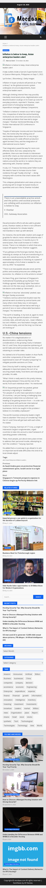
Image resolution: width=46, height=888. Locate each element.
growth (26, 695)
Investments (31, 704)
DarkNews (17, 883)
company (19, 683)
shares (6, 717)
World (39, 725)
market (27, 708)
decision (29, 683)
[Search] (40, 37)
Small (14, 717)
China (28, 678)
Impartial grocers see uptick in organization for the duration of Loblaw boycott (23, 503)
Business (6, 50)
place (27, 713)
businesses (18, 678)
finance (7, 695)
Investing (7, 704)
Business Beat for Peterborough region (23, 538)
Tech (16, 721)
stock (22, 717)
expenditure (20, 691)
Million (36, 708)
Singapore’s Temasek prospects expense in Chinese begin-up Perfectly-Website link (21, 478)
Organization (16, 713)
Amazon (7, 674)
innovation (8, 700)
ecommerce (8, 687)
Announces (17, 674)
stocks (29, 717)
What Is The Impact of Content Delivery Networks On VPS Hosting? (23, 854)
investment (18, 704)
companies (8, 683)
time (32, 725)
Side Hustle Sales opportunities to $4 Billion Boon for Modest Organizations (23, 571)
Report (35, 713)
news (6, 713)
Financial (16, 695)
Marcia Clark (10, 61)
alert (4, 460)
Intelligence (20, 700)
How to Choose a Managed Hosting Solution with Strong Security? (23, 784)
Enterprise (12, 460)
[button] (23, 294)
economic (20, 687)
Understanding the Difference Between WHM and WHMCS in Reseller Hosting (23, 819)
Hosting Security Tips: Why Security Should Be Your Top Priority (23, 750)
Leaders (23, 460)
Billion (37, 674)
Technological (26, 721)
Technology (22, 725)
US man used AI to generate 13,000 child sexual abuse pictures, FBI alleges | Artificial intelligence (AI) (23, 637)
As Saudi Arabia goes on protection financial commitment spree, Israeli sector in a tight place (22, 467)
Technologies (9, 725)
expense (31, 691)
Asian (7, 460)
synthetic (7, 721)
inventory (32, 700)
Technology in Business (12, 759)
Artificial (28, 674)
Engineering (32, 687)
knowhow (8, 708)
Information (36, 695)
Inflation (18, 460)
